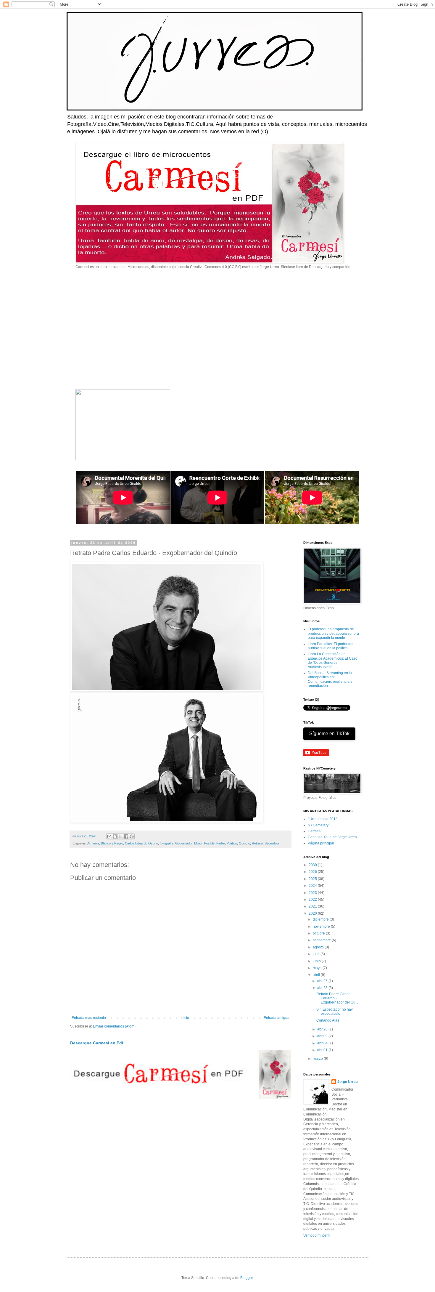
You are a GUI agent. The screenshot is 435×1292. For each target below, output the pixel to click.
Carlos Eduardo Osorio (141, 843)
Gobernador (183, 843)
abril (317, 975)
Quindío (244, 843)
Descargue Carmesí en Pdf (96, 1043)
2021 (313, 906)
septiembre (322, 940)
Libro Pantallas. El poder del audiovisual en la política (330, 646)
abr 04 (322, 1043)
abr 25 (322, 981)
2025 (313, 879)
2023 (313, 893)
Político (232, 843)
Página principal (321, 843)
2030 (313, 865)
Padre (220, 843)
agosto (319, 947)
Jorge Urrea (347, 1082)
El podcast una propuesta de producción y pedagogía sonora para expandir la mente (333, 633)
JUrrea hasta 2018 (323, 819)
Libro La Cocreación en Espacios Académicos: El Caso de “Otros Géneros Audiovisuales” (332, 660)
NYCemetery (318, 825)
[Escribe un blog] (115, 836)
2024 (313, 886)
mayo (318, 968)
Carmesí (314, 831)
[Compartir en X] (120, 836)
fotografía (166, 843)
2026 (313, 872)
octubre (319, 933)
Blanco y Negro (112, 843)
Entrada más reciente (89, 1018)
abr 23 (322, 988)
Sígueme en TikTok (329, 733)
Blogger (246, 1278)
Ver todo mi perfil (316, 1235)
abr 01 (322, 1050)
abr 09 (322, 1036)
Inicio (185, 1018)
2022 (313, 899)
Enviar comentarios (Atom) (114, 1026)
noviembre (322, 926)
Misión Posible (204, 843)
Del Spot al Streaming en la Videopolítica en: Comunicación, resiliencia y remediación (330, 679)
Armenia (93, 843)
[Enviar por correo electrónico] (109, 836)
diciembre (321, 919)
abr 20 (322, 1029)
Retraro (257, 843)
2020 (313, 913)
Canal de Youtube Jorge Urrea (332, 837)
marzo (318, 1059)
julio (316, 954)
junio (317, 961)
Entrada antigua (276, 1018)
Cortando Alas (327, 1020)
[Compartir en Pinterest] (132, 836)
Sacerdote (272, 843)
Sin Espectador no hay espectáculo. (334, 1011)
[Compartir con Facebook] (126, 836)
